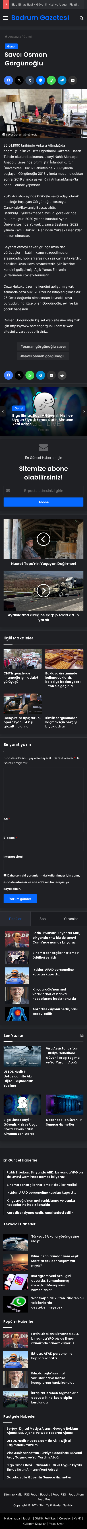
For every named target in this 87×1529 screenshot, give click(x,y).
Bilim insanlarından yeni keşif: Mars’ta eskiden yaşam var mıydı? (55, 1261)
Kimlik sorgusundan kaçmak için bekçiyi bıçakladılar (61, 722)
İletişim (27, 1518)
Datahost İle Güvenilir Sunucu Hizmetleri (39, 420)
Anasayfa (14, 36)
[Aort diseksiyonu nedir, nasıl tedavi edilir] (17, 1014)
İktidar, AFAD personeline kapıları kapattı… (53, 972)
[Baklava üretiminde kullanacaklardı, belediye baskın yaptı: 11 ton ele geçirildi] (64, 659)
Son (42, 919)
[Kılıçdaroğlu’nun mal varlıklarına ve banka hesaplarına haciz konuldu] (17, 995)
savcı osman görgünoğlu (44, 356)
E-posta (10, 837)
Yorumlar (71, 919)
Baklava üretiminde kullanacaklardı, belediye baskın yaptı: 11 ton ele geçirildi (63, 679)
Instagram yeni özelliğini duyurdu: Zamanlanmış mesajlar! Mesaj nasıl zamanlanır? (51, 1283)
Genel (27, 36)
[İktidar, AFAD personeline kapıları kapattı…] (17, 975)
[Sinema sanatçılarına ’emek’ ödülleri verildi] (17, 957)
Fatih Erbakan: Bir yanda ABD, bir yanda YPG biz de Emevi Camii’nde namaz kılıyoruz (56, 938)
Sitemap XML (13, 1494)
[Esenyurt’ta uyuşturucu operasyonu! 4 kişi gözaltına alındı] (23, 704)
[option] (43, 411)
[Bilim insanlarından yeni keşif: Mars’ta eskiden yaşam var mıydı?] (15, 1262)
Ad (7, 819)
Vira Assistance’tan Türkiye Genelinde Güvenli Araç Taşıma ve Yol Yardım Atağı (63, 1055)
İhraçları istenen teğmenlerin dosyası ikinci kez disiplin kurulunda (55, 1398)
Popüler (15, 919)
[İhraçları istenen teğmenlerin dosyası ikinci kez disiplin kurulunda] (15, 1399)
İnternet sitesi (13, 856)
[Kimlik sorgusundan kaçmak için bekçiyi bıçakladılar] (64, 704)
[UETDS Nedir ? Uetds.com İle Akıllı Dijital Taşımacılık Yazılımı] (22, 1056)
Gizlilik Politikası (45, 1518)
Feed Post (44, 1499)
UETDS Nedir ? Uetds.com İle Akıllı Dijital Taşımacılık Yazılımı (19, 1078)
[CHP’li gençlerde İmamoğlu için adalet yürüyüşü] (23, 659)
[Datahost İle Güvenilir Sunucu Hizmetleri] (64, 1105)
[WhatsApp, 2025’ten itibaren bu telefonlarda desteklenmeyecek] (15, 1304)
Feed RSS (59, 1494)
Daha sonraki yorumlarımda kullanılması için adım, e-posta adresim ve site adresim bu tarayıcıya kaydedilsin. (42, 882)
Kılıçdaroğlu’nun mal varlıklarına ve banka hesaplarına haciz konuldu (54, 994)
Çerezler (65, 1518)
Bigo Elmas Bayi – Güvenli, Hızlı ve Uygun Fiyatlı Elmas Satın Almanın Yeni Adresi (21, 1127)
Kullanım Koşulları (34, 1523)
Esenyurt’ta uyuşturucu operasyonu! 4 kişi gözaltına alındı (22, 722)
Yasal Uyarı (56, 1523)
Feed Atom (76, 1494)
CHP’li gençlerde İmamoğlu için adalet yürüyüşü (21, 677)
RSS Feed (30, 1494)
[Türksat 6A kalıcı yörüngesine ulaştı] (15, 1242)
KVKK (77, 1518)
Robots (45, 1494)
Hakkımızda (12, 1518)
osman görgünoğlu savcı (44, 346)
